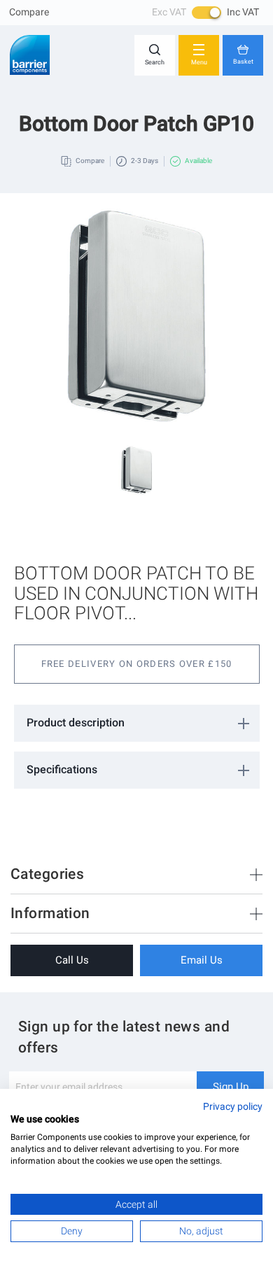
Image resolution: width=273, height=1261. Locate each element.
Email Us (202, 960)
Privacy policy (232, 1106)
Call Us (72, 960)
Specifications (62, 769)
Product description (76, 722)
